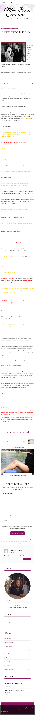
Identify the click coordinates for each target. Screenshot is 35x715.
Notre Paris (7, 665)
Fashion (6, 650)
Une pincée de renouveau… (17, 475)
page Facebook (24, 419)
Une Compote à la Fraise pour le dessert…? (14, 691)
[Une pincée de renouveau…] (17, 462)
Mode (5, 657)
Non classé (4, 28)
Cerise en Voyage (8, 642)
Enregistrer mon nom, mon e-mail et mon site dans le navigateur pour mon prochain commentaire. (17, 527)
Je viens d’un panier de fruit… (14, 683)
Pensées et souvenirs (12, 28)
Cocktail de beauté (8, 646)
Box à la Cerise (7, 638)
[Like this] (27, 432)
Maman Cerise (7, 653)
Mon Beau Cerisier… (17, 12)
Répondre (27, 559)
